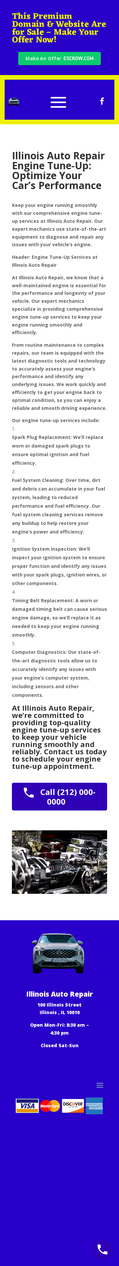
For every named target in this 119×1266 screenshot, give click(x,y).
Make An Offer (43, 58)
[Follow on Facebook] (102, 101)
